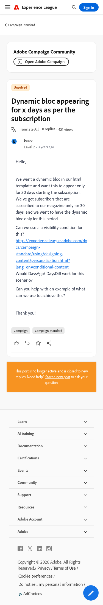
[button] (29, 129)
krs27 (28, 140)
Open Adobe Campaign (45, 61)
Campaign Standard (21, 25)
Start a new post (57, 376)
